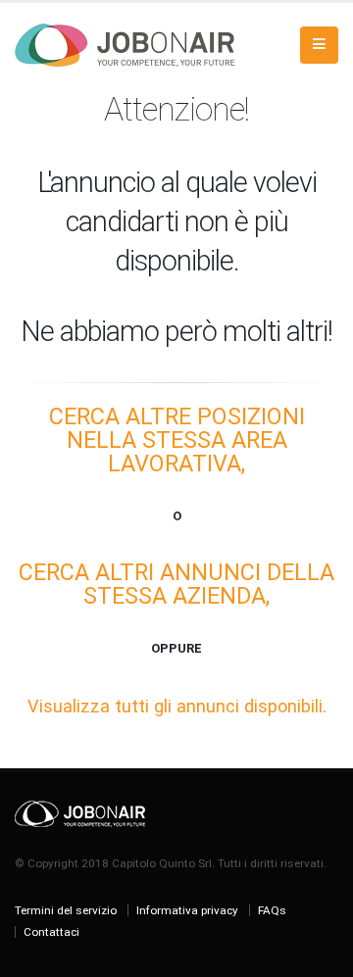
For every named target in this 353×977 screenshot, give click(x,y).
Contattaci (51, 932)
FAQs (272, 910)
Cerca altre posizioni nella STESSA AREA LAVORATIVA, (177, 440)
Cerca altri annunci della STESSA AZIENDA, (176, 584)
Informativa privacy (187, 910)
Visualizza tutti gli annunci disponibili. (177, 706)
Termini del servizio (66, 910)
